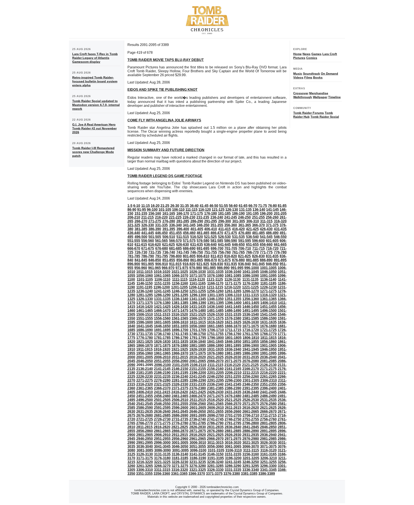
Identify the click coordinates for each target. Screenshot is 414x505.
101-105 (164, 209)
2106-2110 (198, 365)
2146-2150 (180, 369)
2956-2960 (180, 438)
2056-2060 (180, 361)
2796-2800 (250, 423)
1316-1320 (268, 295)
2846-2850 (268, 427)
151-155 (141, 213)
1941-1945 (250, 349)
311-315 (266, 221)
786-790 (147, 256)
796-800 (175, 256)
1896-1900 (250, 345)
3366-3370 (196, 473)
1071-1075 (197, 275)
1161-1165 (198, 283)
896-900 (133, 264)
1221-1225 (250, 287)
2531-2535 (268, 400)
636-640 (210, 244)
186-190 (238, 213)
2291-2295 (215, 380)
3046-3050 (180, 446)
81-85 (282, 206)
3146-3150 (215, 454)
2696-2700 (215, 415)
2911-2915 (180, 435)
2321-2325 (162, 384)
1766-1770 (268, 334)
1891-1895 (233, 345)
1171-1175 (233, 283)
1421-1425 (162, 306)
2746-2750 (233, 419)
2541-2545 (144, 404)
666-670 (133, 248)
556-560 (147, 240)
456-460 (189, 233)
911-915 (175, 264)
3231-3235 (197, 462)
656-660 (266, 244)
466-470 (216, 233)
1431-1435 (197, 306)
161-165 (168, 213)
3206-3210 (268, 458)
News (306, 54)
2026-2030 (233, 357)
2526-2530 (250, 400)
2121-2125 (250, 365)
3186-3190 (198, 458)
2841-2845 (250, 427)
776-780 (280, 252)
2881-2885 (233, 431)
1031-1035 (215, 272)
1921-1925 (179, 349)
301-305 (238, 221)
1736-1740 (162, 334)
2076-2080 (250, 361)
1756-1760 (233, 334)
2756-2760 (268, 419)
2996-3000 (162, 442)
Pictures (299, 58)
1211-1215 (215, 287)
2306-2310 (268, 380)
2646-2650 (197, 411)
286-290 (196, 221)
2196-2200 (198, 372)
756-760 (224, 252)
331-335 (161, 225)
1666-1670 (233, 326)
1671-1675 (250, 326)
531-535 (238, 237)
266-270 (141, 221)
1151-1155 (162, 283)
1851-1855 (250, 341)
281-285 (182, 221)
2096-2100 (162, 365)
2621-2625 (268, 407)
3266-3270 (162, 466)
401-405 (196, 229)
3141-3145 (197, 454)
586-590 (230, 240)
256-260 (272, 217)
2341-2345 (233, 384)
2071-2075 (233, 361)
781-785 (133, 256)
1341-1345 (197, 299)
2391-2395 (250, 388)
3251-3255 (268, 462)
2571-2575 (250, 404)
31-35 (184, 206)
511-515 (182, 237)
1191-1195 (144, 287)
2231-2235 (162, 376)
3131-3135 (162, 454)
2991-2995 (144, 442)
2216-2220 (268, 372)
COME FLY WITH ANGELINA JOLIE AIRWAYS (164, 120)
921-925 (202, 264)
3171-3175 (144, 458)
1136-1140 (268, 279)
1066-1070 (180, 275)
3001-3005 (180, 442)
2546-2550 (162, 404)
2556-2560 (197, 404)
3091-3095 (180, 450)
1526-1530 (215, 314)
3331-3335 (233, 470)
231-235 (202, 217)
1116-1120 (197, 279)
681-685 (175, 248)
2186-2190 (162, 372)
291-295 (210, 221)
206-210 (133, 217)
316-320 (280, 221)
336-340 (175, 225)
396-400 (182, 229)
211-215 (147, 217)
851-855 (168, 260)
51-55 (223, 206)
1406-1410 (268, 303)
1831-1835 (180, 341)
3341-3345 (268, 470)
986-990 (223, 268)
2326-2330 (180, 384)
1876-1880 (180, 345)
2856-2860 (144, 431)
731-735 (154, 252)
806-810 (203, 256)
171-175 (196, 213)
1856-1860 (268, 341)
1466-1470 (162, 310)
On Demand (329, 73)
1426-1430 (180, 306)
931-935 (230, 264)
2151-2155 (197, 369)
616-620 (154, 244)
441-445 (147, 233)
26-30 (174, 206)
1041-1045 (250, 272)
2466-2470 (197, 396)
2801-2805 (268, 423)
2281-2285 (180, 380)
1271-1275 (268, 291)
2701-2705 (233, 415)
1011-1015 (144, 272)
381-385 (141, 229)
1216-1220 (232, 287)
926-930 (216, 264)
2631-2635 (144, 411)
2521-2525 (233, 400)
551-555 (133, 240)
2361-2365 (144, 388)
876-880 (238, 260)
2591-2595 (162, 407)
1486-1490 (233, 310)
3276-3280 (197, 466)
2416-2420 (179, 392)
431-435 (280, 229)
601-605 (272, 240)
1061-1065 (162, 275)
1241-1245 (162, 291)
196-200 (266, 213)
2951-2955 (162, 438)
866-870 (210, 260)
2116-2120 (232, 365)
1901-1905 (268, 345)
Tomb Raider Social (324, 116)
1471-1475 (180, 310)
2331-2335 (197, 384)
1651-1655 (180, 326)
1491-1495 (250, 310)
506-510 (168, 237)
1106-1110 (162, 279)
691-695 (203, 248)
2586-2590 (144, 407)
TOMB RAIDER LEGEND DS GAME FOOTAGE (164, 176)
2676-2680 (144, 415)
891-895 (280, 260)
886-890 (266, 260)
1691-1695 (162, 330)
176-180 (210, 213)
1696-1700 (180, 330)
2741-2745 (215, 419)
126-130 (231, 209)
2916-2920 (197, 435)
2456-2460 (162, 396)
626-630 (182, 244)
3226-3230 (180, 462)
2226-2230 (144, 376)
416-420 (238, 229)
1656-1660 (197, 326)
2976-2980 (250, 438)
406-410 (210, 229)
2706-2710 (251, 415)
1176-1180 (251, 283)
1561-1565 (180, 318)
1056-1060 (144, 275)
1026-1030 (197, 272)
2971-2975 (233, 438)
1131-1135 (250, 279)
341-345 (189, 225)
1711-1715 (233, 330)
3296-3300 (268, 466)
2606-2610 (215, 407)
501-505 (154, 237)
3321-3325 (197, 470)
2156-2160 (215, 369)
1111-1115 (180, 279)
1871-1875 (162, 345)
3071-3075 (268, 446)
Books (318, 77)
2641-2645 (180, 411)
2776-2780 (180, 423)
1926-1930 (197, 349)
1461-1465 (144, 310)
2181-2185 (144, 372)
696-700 (217, 248)
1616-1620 (215, 322)
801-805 (189, 256)
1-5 (129, 206)
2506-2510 (180, 400)
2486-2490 (268, 396)
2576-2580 (268, 404)
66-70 (252, 206)
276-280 (168, 221)
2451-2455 (144, 396)
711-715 (258, 248)
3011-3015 (215, 442)
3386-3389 (266, 473)
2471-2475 (215, 396)
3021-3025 (250, 442)
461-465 (203, 233)
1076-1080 (215, 275)
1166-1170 (215, 283)
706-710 (244, 248)
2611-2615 (233, 407)
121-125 (218, 209)
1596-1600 (144, 322)
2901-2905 (144, 435)
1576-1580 (233, 318)
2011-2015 (180, 357)
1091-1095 (268, 275)
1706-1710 (215, 330)
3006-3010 (198, 442)
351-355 (216, 225)
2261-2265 (268, 376)
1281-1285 (144, 295)
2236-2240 (180, 376)
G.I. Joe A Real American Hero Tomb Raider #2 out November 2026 (94, 128)
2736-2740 (197, 419)
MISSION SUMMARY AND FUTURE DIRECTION (165, 150)
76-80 (272, 206)
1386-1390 (198, 303)
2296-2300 (233, 380)
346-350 (203, 225)
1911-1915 (144, 349)
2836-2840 (233, 427)
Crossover (300, 93)
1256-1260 (215, 291)
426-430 (266, 229)
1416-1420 (144, 306)
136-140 (258, 209)
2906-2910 (162, 435)
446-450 (161, 233)
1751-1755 (215, 334)
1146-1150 (144, 283)
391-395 (168, 229)
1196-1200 (162, 287)
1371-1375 (144, 303)
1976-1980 (215, 353)
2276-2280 (162, 380)
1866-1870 (144, 345)
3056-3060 (215, 446)
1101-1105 (145, 279)
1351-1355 (233, 299)
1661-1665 (215, 326)
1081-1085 (233, 275)
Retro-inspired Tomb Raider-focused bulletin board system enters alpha (94, 81)
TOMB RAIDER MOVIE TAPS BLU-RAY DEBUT (165, 60)
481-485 (258, 233)
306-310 (252, 221)
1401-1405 (251, 303)
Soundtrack (311, 73)
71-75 (262, 206)
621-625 (168, 244)
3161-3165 (268, 454)
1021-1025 (179, 272)
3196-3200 (233, 458)
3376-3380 (231, 473)
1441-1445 (233, 306)
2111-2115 (215, 365)
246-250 (244, 217)
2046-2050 (144, 361)
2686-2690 (180, 415)
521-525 (210, 237)
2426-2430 (215, 392)
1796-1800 (215, 338)
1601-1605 (162, 322)
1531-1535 (233, 314)
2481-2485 (250, 396)
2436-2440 (250, 392)
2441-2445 (268, 392)
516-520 (196, 237)
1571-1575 (215, 318)
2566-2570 (233, 404)
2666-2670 (268, 411)
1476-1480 (197, 310)
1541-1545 (268, 314)
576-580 (203, 240)
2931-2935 (250, 435)
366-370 (258, 225)
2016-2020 (197, 357)
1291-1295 (180, 295)
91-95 (141, 209)
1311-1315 (251, 295)
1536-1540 (250, 314)
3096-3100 (198, 450)
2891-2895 (268, 431)
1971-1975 (197, 353)
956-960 (140, 268)
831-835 (272, 256)
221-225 (175, 217)
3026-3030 (268, 442)
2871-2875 (197, 431)
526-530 (224, 237)
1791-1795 (198, 338)
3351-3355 (144, 473)
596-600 (258, 240)
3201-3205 (251, 458)
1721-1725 (268, 330)
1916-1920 (162, 349)
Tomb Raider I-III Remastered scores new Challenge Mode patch (93, 151)
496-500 (141, 237)
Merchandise (318, 93)
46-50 (213, 206)
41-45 (204, 206)
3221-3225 (162, 462)
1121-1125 (215, 279)
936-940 (244, 264)
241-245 (230, 217)
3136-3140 (180, 454)
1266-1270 (250, 291)
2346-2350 (250, 384)
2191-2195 (180, 372)
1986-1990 (250, 353)
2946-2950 (144, 438)
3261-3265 (144, 466)
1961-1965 (162, 353)
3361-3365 (179, 473)
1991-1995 (268, 353)
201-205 (280, 213)
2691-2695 (198, 415)
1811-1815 (268, 338)
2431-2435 (233, 392)
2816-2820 (162, 427)
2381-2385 (215, 388)
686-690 (189, 248)
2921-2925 (215, 435)
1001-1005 (268, 268)
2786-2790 (215, 423)
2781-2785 (197, 423)
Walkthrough (302, 97)
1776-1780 (144, 338)
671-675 (147, 248)
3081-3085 (144, 450)
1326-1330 (144, 299)
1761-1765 (250, 334)
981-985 (209, 268)
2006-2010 (162, 357)
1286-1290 (162, 295)
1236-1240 (144, 291)
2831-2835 (215, 427)
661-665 (280, 244)
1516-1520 (179, 314)
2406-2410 (144, 392)
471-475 (230, 233)
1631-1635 (268, 322)
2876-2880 (215, 431)
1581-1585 (250, 318)
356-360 (230, 225)
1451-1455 (268, 306)
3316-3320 (179, 470)
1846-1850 (233, 341)
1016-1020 (162, 272)
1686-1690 (144, 330)
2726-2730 (162, 419)
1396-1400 (233, 303)
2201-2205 (215, 372)
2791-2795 (233, 423)
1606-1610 (180, 322)
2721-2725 (144, 419)
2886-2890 (250, 431)
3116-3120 (268, 450)
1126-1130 (232, 279)
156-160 (154, 213)
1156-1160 (180, 283)
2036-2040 (268, 357)
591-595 (244, 240)
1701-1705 (198, 330)
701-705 (230, 248)
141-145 (272, 209)
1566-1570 (197, 318)
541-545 (266, 237)
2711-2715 (268, 415)
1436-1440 (215, 306)
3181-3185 (180, 458)
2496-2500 (144, 400)
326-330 (147, 225)
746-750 (196, 252)
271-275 (154, 221)
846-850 (154, 260)
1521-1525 (197, 314)
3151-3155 (233, 454)
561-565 (161, 240)
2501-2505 (162, 400)
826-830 (258, 256)
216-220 (161, 217)
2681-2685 (162, 415)
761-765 (238, 252)
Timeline (334, 97)
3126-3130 (144, 454)
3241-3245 (233, 462)
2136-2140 (144, 369)
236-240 (216, 217)
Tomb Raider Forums (308, 113)
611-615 (141, 244)
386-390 (154, 229)
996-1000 (251, 268)
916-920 (189, 264)
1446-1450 (250, 306)
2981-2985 (268, 438)
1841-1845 (215, 341)
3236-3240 (215, 462)
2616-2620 (250, 407)
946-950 (272, 264)
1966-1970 (180, 353)
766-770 (252, 252)
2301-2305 (251, 380)
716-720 (272, 248)
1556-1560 (162, 318)
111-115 (191, 209)
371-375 (272, 225)
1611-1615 (198, 322)
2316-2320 (144, 384)
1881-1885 (197, 345)
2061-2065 (197, 361)
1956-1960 (144, 353)
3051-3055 (197, 446)
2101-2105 (180, 365)
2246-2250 (215, 376)
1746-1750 (197, 334)
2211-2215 (251, 372)
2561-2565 (215, 404)
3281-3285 (215, 466)
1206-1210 (197, 287)
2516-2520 (215, 400)
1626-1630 (250, 322)
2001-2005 (144, 357)
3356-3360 (162, 473)
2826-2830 (197, 427)
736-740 (168, 252)
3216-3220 (144, 462)
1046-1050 (268, 272)
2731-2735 (180, 419)
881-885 (252, 260)
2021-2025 (215, 357)
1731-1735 (144, 334)
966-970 (168, 268)
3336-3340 (250, 470)
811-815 (217, 256)
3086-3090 (162, 450)
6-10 (136, 206)
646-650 (238, 244)
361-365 (244, 225)
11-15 (145, 206)
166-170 (182, 213)
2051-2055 (162, 361)
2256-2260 (250, 376)
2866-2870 (180, 431)
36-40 (194, 206)
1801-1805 (233, 338)
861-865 (196, 260)
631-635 (196, 244)
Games (316, 54)
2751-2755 (250, 419)
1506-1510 (144, 314)
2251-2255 (233, 376)
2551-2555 (180, 404)
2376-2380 (197, 388)
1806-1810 (251, 338)
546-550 (280, 237)
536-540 (252, 237)
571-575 (189, 240)
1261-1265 (233, 291)
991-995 (237, 268)
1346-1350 (215, 299)
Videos (298, 77)
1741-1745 (180, 334)
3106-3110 (233, 450)
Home (297, 54)
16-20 (155, 206)
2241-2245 (197, 376)
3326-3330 (215, 470)
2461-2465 (180, 396)
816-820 (230, 256)
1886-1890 (215, 345)
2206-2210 (233, 372)
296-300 (224, 221)
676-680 (161, 248)
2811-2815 (144, 427)
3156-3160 (250, 454)
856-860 (182, 260)
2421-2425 (197, 392)
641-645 (224, 244)
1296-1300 (198, 295)
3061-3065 (233, 446)
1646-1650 (162, 326)
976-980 (195, 268)
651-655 (252, 244)
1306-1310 (233, 295)
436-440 (133, 233)
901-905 (147, 264)
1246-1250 (180, 291)
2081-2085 (268, 361)
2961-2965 (197, 438)
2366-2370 (162, 388)
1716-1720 (250, 330)
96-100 (152, 209)
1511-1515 (162, 314)
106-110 (178, 209)
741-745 (182, 252)
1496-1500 (268, 310)
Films (308, 77)
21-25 (164, 206)
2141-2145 (162, 369)
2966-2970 (215, 438)
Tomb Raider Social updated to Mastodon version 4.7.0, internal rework (96, 104)
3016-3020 (233, 442)
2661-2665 (250, 411)
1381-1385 (180, 303)
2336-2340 (215, 384)
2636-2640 (162, 411)
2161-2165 (233, 369)
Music (297, 73)
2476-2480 (233, 396)
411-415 (224, 229)
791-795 (161, 256)
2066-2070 (215, 361)
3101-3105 (216, 450)
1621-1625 (233, 322)
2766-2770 (144, 423)
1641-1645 (144, 326)
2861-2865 (162, 431)
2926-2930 (233, 435)
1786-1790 (180, 338)
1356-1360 (250, 299)
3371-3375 (214, 473)
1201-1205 (179, 287)
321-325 (133, 225)
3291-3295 (250, 466)
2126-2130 (268, 365)
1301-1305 (215, 295)
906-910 (161, 264)
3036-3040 (144, 446)
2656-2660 (233, 411)
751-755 (210, 252)
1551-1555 (144, 318)
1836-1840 (197, 341)
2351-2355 (268, 384)
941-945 (258, 264)
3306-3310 (144, 470)
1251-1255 (197, 291)
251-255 (258, 217)
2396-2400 (268, 388)
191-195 (252, 213)
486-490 (272, 233)
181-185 (224, 213)
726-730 (141, 252)
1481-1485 (215, 310)
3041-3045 (162, 446)
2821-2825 (179, 427)
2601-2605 (198, 407)
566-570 (175, 240)
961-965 (154, 268)
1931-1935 (215, 349)
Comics (311, 58)
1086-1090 (250, 275)
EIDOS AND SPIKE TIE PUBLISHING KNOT (162, 89)
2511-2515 (198, 400)
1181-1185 (268, 283)
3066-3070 (250, 446)
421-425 (252, 229)
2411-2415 (162, 392)
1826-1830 (162, 341)
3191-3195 (215, 458)
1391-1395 (215, 303)
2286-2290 (198, 380)
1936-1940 (233, 349)
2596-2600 (180, 407)
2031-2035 (250, 357)
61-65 (243, 206)
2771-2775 (162, 423)
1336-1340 (180, 299)
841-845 (141, 260)
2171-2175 (268, 369)
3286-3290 (233, 466)
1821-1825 (144, 341)
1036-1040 (233, 272)
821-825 (244, 256)
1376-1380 (162, 303)
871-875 (224, 260)
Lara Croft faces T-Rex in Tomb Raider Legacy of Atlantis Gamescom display (95, 57)
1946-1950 (268, 349)
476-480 (244, 233)
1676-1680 (268, 326)
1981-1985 (233, 353)
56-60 (233, 206)
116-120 (204, 209)
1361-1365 (268, 299)
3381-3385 (249, 473)
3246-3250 (250, 462)
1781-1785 (162, 338)
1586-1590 (268, 318)
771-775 (266, 252)
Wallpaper (320, 97)
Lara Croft (329, 54)
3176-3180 (162, 458)
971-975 (182, 268)
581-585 (216, 240)
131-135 (245, 209)
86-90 (131, 209)
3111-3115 (251, 450)
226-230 (189, 217)
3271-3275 (180, 466)
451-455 (175, 233)
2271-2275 (144, 380)
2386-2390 (233, 388)
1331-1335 (162, 299)
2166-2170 (250, 369)
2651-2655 (215, 411)
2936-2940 (268, 435)
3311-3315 (162, 470)
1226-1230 (268, 287)
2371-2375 (180, 388)
